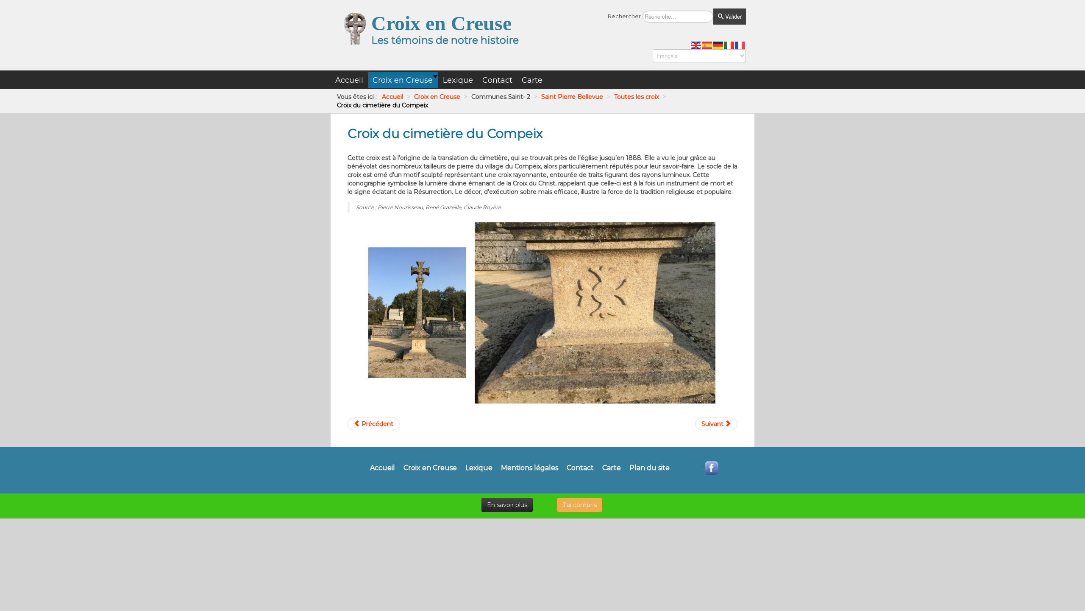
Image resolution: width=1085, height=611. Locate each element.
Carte (611, 468)
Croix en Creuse (430, 468)
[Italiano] (729, 45)
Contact (580, 468)
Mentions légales (529, 468)
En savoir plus (507, 505)
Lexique (478, 468)
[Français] (740, 45)
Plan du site (649, 468)
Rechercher (624, 16)
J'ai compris (579, 505)
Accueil (382, 468)
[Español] (707, 45)
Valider (732, 16)
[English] (696, 45)
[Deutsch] (718, 45)
